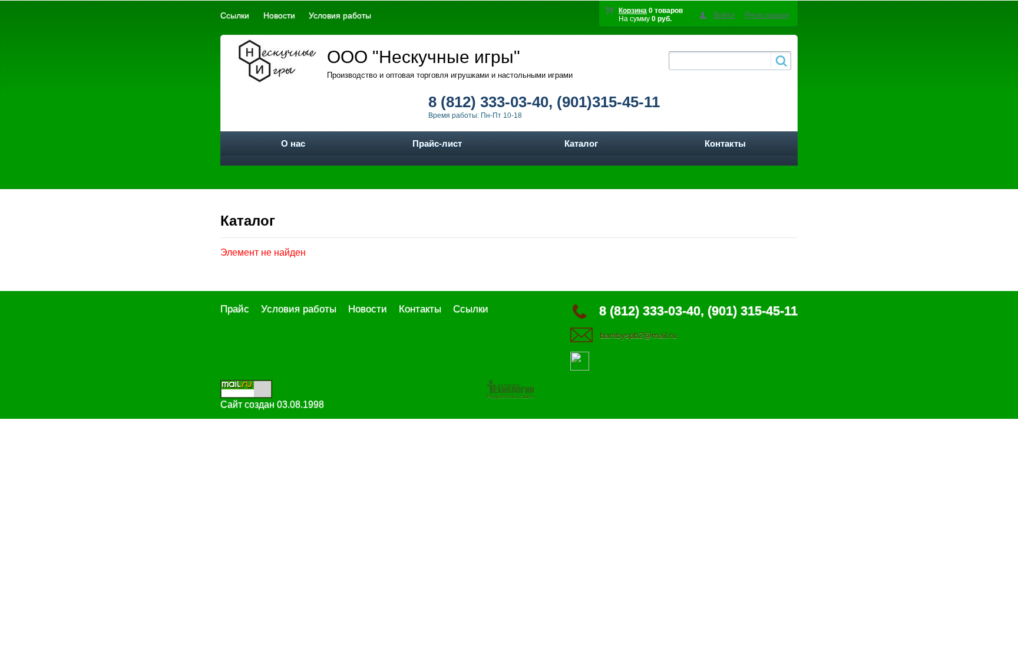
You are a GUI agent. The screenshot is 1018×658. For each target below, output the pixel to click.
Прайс (234, 309)
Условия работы (340, 15)
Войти (724, 15)
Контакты (725, 143)
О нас (293, 143)
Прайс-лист (437, 143)
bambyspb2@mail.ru (638, 335)
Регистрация (767, 15)
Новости (279, 15)
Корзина (633, 10)
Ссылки (234, 15)
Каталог (581, 143)
